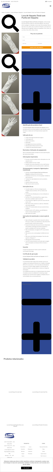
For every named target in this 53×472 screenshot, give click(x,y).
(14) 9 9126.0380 (8, 441)
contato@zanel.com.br (9, 449)
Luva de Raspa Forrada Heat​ (15, 392)
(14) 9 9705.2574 (8, 445)
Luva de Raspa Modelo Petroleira (39, 424)
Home (3, 12)
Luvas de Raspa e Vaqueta (17, 12)
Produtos (7, 12)
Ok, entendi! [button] (26, 467)
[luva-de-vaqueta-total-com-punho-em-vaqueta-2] (10, 92)
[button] (50, 6)
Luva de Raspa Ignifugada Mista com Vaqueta (15, 425)
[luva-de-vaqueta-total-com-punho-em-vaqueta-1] (10, 53)
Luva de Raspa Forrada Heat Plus (39, 392)
